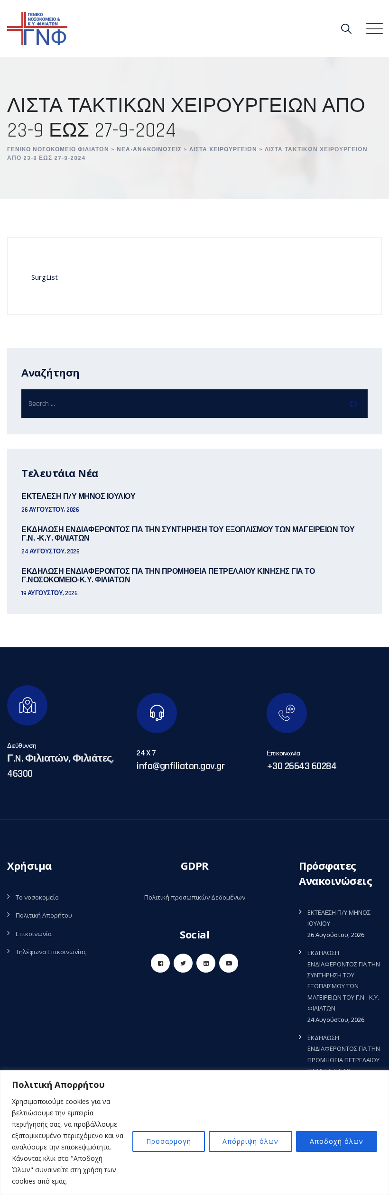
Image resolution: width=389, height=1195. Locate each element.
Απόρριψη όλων (250, 1141)
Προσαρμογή (168, 1141)
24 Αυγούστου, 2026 (50, 551)
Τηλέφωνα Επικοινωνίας (51, 951)
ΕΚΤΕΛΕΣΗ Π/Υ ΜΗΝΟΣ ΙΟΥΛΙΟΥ (78, 497)
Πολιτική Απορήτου (44, 915)
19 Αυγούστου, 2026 (49, 593)
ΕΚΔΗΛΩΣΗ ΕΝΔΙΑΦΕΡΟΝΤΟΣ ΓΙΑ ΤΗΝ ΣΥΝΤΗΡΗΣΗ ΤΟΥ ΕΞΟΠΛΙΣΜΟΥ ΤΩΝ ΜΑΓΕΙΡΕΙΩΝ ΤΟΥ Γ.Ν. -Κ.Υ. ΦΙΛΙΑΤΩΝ (187, 534)
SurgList (44, 277)
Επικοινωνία (34, 933)
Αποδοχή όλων (336, 1141)
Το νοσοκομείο (37, 897)
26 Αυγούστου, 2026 (50, 510)
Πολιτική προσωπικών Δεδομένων (194, 897)
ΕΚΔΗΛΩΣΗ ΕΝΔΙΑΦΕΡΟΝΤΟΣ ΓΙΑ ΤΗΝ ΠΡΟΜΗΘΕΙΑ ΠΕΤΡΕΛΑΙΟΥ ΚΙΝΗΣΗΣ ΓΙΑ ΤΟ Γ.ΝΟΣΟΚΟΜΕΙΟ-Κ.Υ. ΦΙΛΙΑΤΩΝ (168, 576)
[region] (194, 1132)
